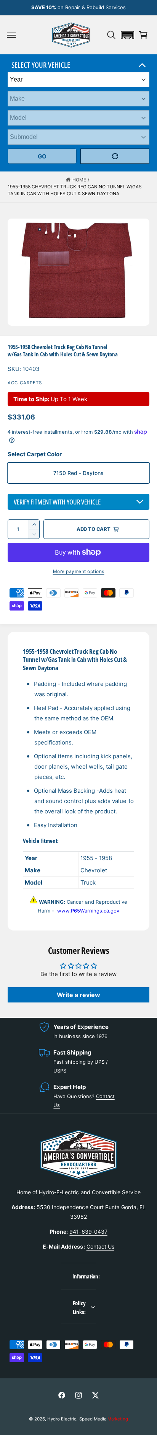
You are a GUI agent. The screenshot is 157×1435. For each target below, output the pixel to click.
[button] (11, 34)
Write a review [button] (78, 995)
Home (79, 180)
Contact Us (100, 1246)
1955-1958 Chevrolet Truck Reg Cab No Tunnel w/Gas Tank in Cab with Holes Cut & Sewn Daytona (75, 190)
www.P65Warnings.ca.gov (87, 911)
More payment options (78, 571)
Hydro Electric (61, 1419)
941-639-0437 (88, 1231)
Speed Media (103, 1419)
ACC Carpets (25, 382)
